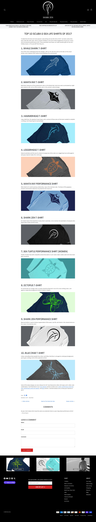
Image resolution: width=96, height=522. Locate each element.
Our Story (88, 481)
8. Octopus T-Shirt (31, 285)
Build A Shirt (83, 22)
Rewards (88, 494)
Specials (71, 515)
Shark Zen (9, 511)
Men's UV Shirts (68, 483)
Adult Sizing (89, 483)
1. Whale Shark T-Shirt (34, 48)
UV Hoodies (67, 488)
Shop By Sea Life (53, 22)
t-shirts (60, 386)
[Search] (5, 10)
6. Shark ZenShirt (32, 217)
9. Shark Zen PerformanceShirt (39, 319)
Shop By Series (73, 22)
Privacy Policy (83, 515)
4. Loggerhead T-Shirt (33, 149)
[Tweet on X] (24, 395)
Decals (66, 499)
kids (43, 388)
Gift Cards (77, 515)
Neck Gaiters (67, 494)
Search (61, 515)
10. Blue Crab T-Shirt (32, 353)
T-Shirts (12, 22)
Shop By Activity (64, 22)
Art (46, 22)
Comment (23, 436)
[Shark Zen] (48, 9)
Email (22, 429)
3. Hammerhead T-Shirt (34, 116)
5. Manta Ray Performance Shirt (39, 183)
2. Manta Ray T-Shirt (32, 82)
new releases (43, 386)
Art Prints (66, 501)
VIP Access (66, 515)
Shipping (88, 488)
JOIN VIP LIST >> (40, 487)
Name (22, 422)
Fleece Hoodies (30, 22)
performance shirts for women (31, 388)
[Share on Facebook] (26, 395)
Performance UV (20, 22)
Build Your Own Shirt (69, 490)
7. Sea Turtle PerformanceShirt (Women (44, 251)
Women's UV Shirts (69, 485)
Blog (87, 492)
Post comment (27, 450)
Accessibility (90, 515)
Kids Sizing (89, 485)
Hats (65, 492)
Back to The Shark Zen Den (48, 401)
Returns (88, 490)
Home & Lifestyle (68, 496)
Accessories (39, 22)
